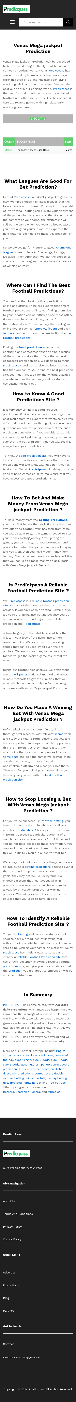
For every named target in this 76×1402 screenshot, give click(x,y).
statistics (26, 830)
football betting (52, 821)
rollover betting (13, 1078)
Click (40, 150)
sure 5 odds (11, 1064)
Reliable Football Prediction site (39, 957)
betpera (8, 333)
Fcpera (35, 1091)
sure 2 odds (41, 1059)
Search (68, 22)
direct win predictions (18, 1073)
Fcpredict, (23, 1091)
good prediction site (33, 455)
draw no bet (32, 1082)
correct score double (49, 1073)
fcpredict (39, 328)
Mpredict (54, 1091)
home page (10, 756)
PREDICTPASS (12, 1004)
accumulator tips (32, 1064)
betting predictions (38, 866)
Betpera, (9, 1091)
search (59, 734)
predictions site (13, 966)
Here (46, 150)
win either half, (36, 1078)
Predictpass (56, 70)
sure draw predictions (38, 1055)
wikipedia (20, 674)
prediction (15, 970)
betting (23, 934)
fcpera (52, 328)
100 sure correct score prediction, (42, 1069)
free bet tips (57, 1082)
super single (23, 1059)
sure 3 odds (59, 1059)
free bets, (17, 1082)
